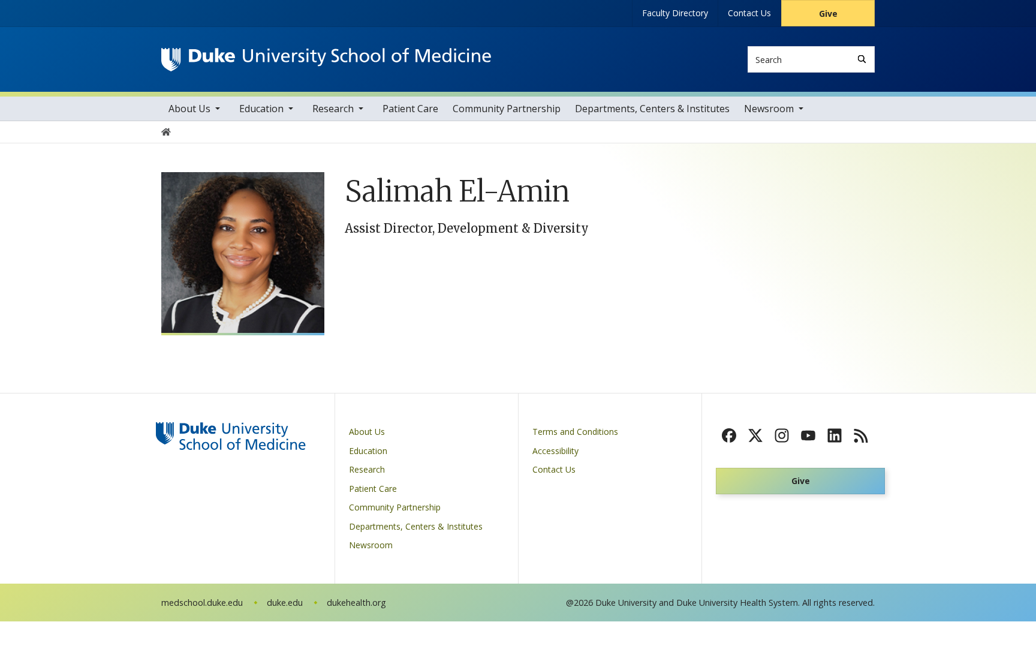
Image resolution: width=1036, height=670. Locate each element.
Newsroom (769, 108)
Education (261, 108)
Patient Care (410, 108)
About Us (189, 108)
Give (828, 13)
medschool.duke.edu (202, 602)
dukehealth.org (356, 602)
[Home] (326, 59)
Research (333, 108)
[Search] (862, 59)
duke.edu (285, 602)
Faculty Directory (675, 13)
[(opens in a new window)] (729, 435)
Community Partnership (507, 108)
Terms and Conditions (575, 431)
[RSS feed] (861, 435)
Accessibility (555, 450)
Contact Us (749, 13)
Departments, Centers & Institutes (652, 108)
